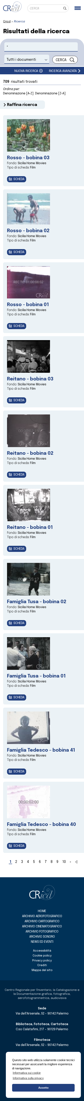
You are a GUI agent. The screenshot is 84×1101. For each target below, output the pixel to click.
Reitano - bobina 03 (30, 379)
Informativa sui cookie (27, 1072)
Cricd (7, 21)
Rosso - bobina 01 (28, 304)
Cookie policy (42, 955)
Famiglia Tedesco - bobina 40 (41, 824)
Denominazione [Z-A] (50, 93)
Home (42, 911)
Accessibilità (42, 950)
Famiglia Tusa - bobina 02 (36, 601)
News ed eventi (42, 942)
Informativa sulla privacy (28, 1078)
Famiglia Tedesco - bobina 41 (41, 750)
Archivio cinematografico (42, 926)
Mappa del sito (42, 970)
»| (76, 862)
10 (64, 862)
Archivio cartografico (42, 921)
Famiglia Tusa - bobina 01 (36, 676)
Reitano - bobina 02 (30, 453)
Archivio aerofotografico (42, 916)
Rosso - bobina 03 (28, 158)
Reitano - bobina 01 (30, 527)
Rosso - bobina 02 (28, 230)
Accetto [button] (43, 1087)
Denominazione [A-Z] (18, 93)
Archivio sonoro (42, 936)
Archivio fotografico (42, 931)
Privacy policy (42, 960)
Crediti (42, 965)
